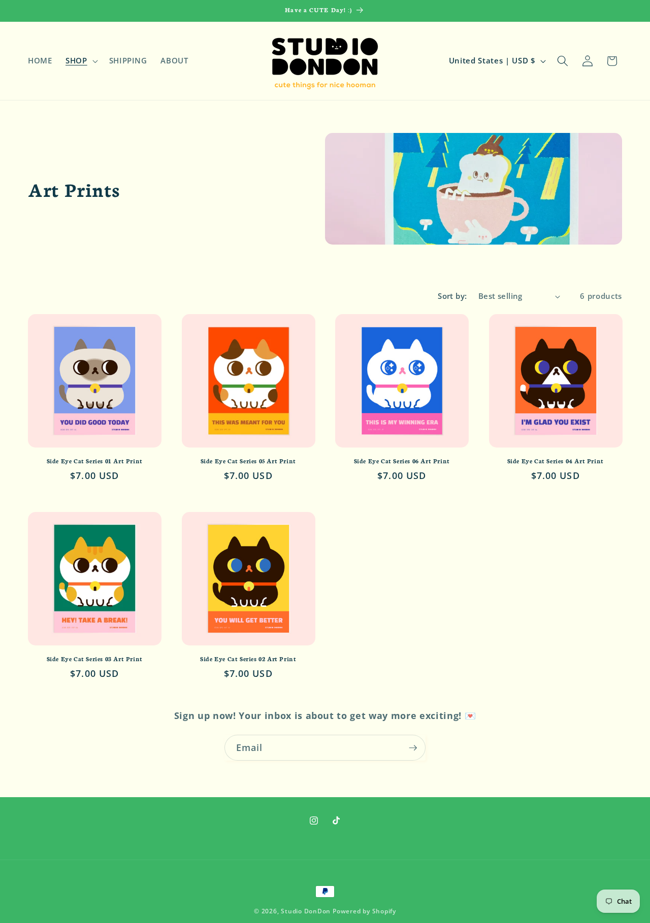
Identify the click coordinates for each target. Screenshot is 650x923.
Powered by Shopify (364, 911)
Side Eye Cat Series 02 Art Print (248, 659)
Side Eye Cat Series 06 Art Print (402, 461)
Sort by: (452, 296)
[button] (81, 61)
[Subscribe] (413, 748)
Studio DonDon (306, 911)
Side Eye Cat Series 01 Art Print (95, 461)
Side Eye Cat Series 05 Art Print (248, 461)
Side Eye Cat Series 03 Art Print (95, 659)
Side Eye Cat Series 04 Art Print (555, 461)
